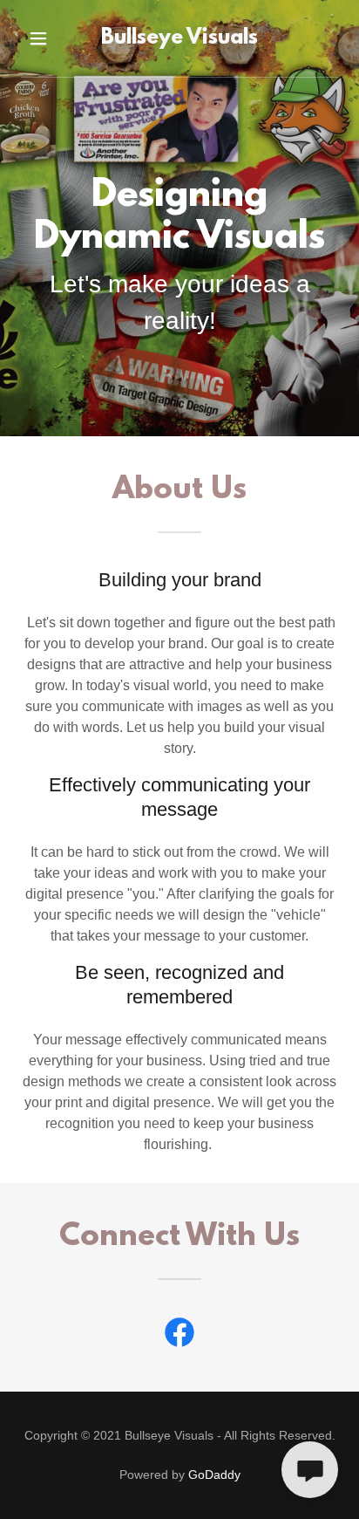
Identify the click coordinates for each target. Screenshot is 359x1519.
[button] (41, 38)
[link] (179, 38)
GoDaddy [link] (214, 1474)
